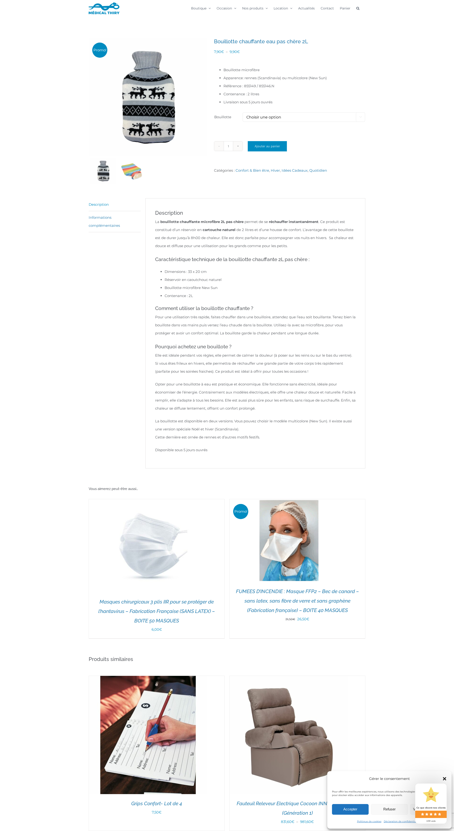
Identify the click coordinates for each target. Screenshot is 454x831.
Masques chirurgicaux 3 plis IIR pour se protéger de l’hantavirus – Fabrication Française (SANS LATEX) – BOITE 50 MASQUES (156, 611)
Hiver (275, 170)
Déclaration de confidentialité (402, 821)
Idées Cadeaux (295, 170)
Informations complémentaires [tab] (104, 221)
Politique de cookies (369, 821)
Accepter (350, 809)
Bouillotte (222, 117)
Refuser (389, 809)
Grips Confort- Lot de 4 (156, 803)
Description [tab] (99, 204)
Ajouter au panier (267, 146)
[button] (444, 778)
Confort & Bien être (252, 170)
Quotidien (318, 170)
